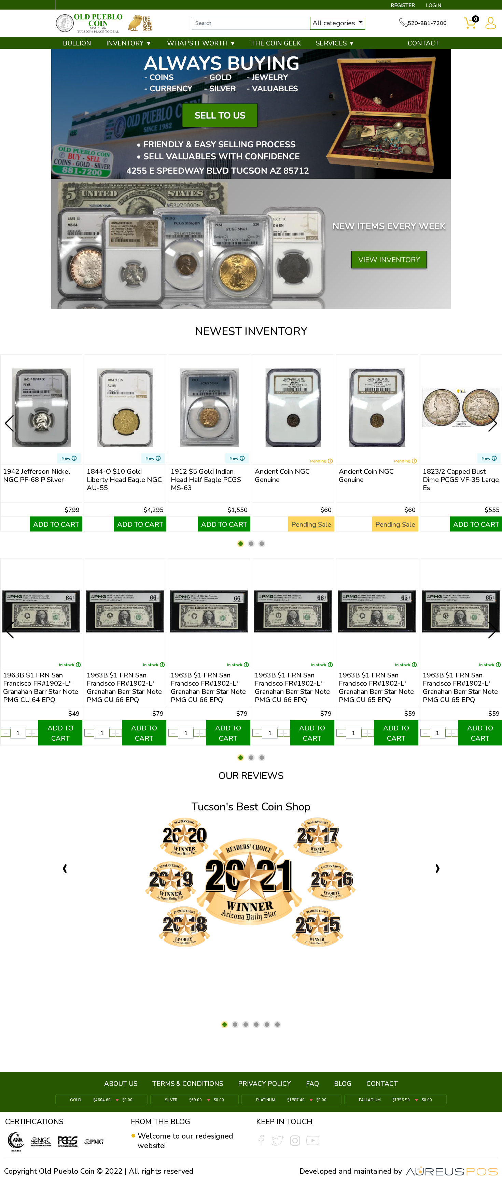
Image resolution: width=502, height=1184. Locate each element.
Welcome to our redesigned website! (185, 1141)
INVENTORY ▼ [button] (129, 43)
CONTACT (423, 43)
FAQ (312, 1083)
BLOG (342, 1083)
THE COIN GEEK (276, 43)
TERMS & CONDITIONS (187, 1083)
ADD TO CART (56, 524)
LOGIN (433, 5)
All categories (334, 23)
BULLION (77, 43)
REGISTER (403, 5)
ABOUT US (120, 1083)
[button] (240, 543)
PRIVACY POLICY (264, 1083)
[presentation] (10, 418)
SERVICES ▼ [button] (335, 43)
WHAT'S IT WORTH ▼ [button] (201, 43)
